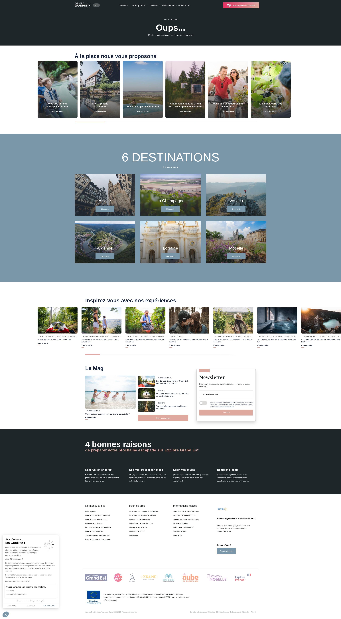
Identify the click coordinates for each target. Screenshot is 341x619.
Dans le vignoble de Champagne (97, 539)
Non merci (12, 605)
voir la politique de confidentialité (225, 406)
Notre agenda (90, 511)
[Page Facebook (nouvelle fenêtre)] (218, 558)
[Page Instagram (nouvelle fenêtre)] (222, 558)
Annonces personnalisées (16, 594)
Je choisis (31, 605)
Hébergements (139, 5)
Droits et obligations (180, 523)
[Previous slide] (302, 122)
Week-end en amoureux (94, 531)
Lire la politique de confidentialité (17, 581)
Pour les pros (137, 505)
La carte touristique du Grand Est (98, 527)
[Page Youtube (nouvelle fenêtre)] (226, 558)
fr (95, 5)
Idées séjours (168, 5)
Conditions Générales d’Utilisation (186, 511)
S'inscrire (226, 413)
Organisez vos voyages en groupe (142, 515)
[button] (5, 614)
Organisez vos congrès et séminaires (143, 511)
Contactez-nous (226, 551)
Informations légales (185, 505)
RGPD (253, 612)
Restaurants (184, 5)
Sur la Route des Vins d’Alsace (97, 535)
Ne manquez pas (95, 505)
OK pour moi (49, 605)
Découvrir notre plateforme (139, 519)
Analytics (10, 590)
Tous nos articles (163, 418)
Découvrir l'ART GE (136, 531)
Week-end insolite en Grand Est (97, 515)
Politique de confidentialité (183, 527)
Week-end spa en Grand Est (96, 519)
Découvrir (123, 5)
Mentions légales (179, 531)
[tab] (92, 354)
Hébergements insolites (94, 523)
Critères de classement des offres (186, 519)
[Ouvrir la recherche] (264, 5)
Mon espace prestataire (138, 527)
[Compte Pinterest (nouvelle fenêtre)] (229, 558)
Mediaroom (133, 535)
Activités (154, 5)
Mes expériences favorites (244, 5)
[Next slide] (312, 122)
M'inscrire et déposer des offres (141, 523)
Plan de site (177, 535)
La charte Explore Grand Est (184, 515)
